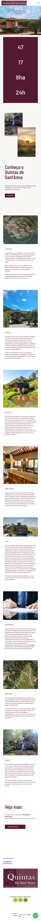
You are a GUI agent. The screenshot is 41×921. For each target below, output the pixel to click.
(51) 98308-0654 (7, 863)
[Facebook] (18, 918)
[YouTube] (21, 918)
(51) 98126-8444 (7, 861)
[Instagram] (23, 918)
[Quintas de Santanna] (14, 2)
